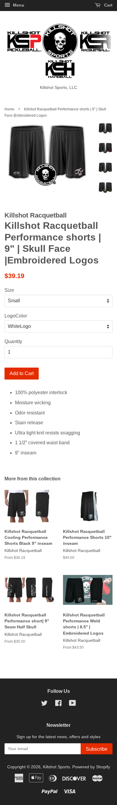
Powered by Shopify (91, 767)
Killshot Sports (56, 767)
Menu (18, 5)
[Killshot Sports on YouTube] (72, 704)
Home (9, 109)
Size (9, 290)
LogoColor (15, 315)
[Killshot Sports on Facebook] (58, 704)
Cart (107, 5)
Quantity (13, 341)
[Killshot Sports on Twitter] (44, 704)
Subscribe (96, 749)
